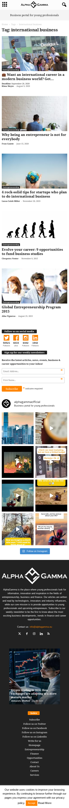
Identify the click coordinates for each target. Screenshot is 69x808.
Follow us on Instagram (34, 732)
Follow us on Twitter (34, 723)
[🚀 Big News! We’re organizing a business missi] (18, 428)
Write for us (34, 740)
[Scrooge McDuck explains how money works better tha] (18, 462)
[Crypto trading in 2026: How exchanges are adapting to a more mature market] (34, 678)
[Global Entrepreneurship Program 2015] (34, 285)
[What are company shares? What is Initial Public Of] (18, 496)
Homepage (34, 745)
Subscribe (34, 719)
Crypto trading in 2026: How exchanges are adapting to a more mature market (34, 693)
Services (34, 774)
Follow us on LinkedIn (34, 736)
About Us (34, 766)
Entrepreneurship (11, 69)
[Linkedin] (42, 634)
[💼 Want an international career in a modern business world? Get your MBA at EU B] (34, 53)
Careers (34, 770)
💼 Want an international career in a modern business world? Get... (33, 76)
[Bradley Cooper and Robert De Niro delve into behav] (51, 428)
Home (5, 24)
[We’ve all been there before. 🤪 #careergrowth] (18, 529)
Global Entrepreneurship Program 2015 (31, 309)
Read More (44, 802)
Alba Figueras (8, 316)
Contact (34, 762)
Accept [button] (31, 803)
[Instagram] (35, 634)
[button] (63, 5)
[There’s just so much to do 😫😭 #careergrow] (51, 496)
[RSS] (49, 634)
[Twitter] (20, 634)
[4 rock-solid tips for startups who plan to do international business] (34, 171)
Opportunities (34, 757)
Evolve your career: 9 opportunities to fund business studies (32, 251)
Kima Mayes (8, 86)
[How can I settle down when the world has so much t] (51, 529)
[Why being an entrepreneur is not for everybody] (34, 113)
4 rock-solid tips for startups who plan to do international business (34, 194)
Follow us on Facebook (34, 728)
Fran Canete (8, 143)
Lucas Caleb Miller (11, 201)
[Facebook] (27, 634)
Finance (34, 753)
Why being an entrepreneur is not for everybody (34, 136)
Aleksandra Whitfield (20, 701)
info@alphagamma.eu (41, 626)
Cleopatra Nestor (10, 258)
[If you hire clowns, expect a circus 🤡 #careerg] (51, 462)
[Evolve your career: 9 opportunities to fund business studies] (34, 228)
